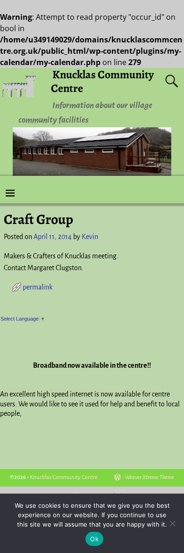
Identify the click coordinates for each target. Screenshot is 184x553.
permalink (37, 287)
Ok (94, 539)
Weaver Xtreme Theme (149, 477)
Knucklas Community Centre (102, 81)
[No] (172, 523)
